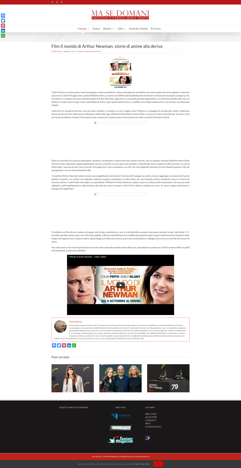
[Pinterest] (3, 25)
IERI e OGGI (150, 414)
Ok (158, 464)
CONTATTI (150, 420)
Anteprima (80, 51)
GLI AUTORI (151, 417)
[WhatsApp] (3, 35)
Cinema (87, 51)
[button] (53, 378)
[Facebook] (3, 15)
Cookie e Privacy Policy (141, 464)
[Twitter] (3, 20)
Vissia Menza (57, 51)
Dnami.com (145, 456)
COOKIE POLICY (153, 426)
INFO (147, 423)
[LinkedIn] (3, 30)
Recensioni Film (96, 51)
